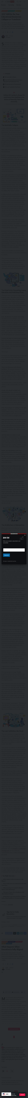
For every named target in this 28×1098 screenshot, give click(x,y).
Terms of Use (13, 1095)
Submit (6, 555)
